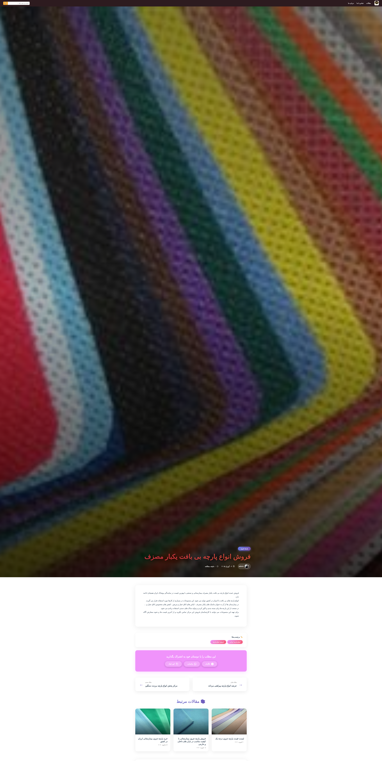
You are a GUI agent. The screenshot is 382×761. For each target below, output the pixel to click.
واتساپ (190, 664)
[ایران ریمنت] (376, 3)
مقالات (368, 3)
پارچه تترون (244, 548)
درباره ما (351, 3)
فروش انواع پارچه (218, 642)
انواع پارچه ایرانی (235, 642)
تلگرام (208, 664)
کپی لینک (172, 664)
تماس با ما (360, 3)
